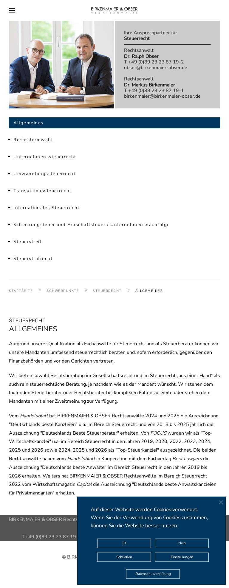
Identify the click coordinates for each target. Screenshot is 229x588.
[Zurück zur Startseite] (114, 10)
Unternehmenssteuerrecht (44, 157)
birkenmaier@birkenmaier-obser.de (162, 96)
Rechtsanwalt (141, 53)
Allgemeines (28, 123)
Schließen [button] (124, 557)
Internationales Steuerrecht (46, 208)
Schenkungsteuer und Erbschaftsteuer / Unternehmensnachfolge (91, 225)
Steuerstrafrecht (32, 259)
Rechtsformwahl (33, 140)
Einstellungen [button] (182, 557)
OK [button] (124, 543)
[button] (12, 10)
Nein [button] (182, 543)
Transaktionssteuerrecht (42, 191)
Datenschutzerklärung (153, 573)
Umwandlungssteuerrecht (44, 174)
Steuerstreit (27, 242)
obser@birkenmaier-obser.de (155, 67)
